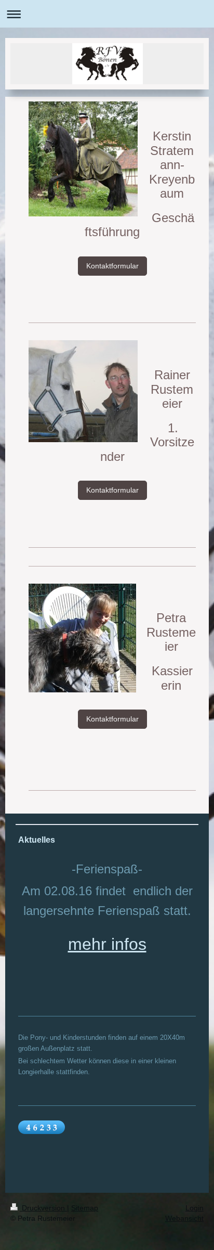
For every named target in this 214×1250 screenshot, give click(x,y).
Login (194, 1208)
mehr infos (107, 944)
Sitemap (84, 1208)
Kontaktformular (112, 266)
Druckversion (43, 1208)
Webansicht (184, 1218)
